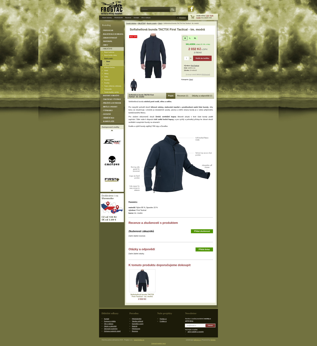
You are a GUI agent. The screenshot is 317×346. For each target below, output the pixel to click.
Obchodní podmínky (111, 329)
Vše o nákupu (146, 18)
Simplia (212, 340)
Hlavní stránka (107, 18)
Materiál (134, 326)
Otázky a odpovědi (110, 326)
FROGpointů (206, 74)
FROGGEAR (118, 18)
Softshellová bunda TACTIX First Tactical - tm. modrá (142, 295)
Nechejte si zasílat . (194, 332)
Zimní (160, 23)
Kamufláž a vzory (137, 324)
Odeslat (210, 325)
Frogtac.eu (112, 8)
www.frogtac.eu (139, 340)
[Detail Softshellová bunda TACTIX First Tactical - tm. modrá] (142, 280)
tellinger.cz (197, 340)
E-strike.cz (163, 321)
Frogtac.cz (163, 319)
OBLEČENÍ (141, 23)
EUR (211, 16)
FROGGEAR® (136, 319)
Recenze (128, 18)
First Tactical (195, 66)
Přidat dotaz (204, 249)
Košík (198, 18)
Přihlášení (182, 18)
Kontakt (136, 18)
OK (173, 9)
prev (112, 130)
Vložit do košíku (202, 58)
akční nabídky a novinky (196, 332)
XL (195, 38)
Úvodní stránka (131, 23)
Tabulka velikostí (137, 321)
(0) (182, 96)
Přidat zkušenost (202, 231)
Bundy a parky (152, 23)
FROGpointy (136, 329)
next (112, 190)
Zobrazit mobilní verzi (158, 343)
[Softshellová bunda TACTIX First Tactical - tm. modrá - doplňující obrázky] (134, 85)
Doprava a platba (110, 321)
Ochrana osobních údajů (112, 331)
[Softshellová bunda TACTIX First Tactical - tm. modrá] (153, 77)
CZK (207, 16)
